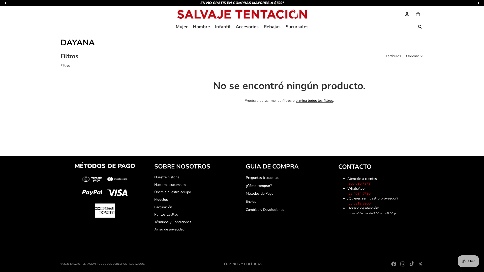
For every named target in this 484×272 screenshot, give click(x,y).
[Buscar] (420, 26)
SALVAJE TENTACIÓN (83, 264)
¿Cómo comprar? (259, 185)
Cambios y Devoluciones (265, 209)
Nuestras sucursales (170, 184)
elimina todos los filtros (314, 100)
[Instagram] (403, 264)
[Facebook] (394, 264)
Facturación (163, 207)
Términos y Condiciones (172, 222)
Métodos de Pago (260, 193)
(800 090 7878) (360, 183)
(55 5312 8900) (360, 203)
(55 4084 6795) (360, 193)
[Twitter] (420, 264)
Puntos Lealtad (166, 214)
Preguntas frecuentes (262, 177)
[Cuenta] (406, 14)
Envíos (251, 201)
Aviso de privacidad (169, 229)
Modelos (161, 199)
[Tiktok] (412, 264)
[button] (415, 56)
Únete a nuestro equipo (172, 192)
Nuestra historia (166, 177)
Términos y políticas (242, 264)
